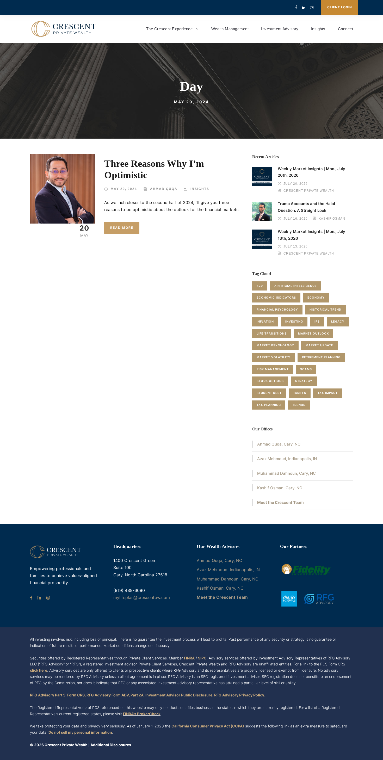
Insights (318, 29)
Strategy (303, 381)
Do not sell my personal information (80, 732)
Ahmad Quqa (163, 189)
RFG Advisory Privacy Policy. (239, 695)
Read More (121, 228)
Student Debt (269, 393)
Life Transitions (272, 333)
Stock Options (270, 381)
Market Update (319, 345)
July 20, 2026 (295, 184)
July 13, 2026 (295, 246)
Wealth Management (230, 29)
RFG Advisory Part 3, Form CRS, (58, 695)
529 (260, 286)
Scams (306, 369)
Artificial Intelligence (295, 286)
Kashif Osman (332, 218)
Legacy (337, 321)
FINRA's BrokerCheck (141, 714)
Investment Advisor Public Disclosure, (179, 695)
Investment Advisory (280, 29)
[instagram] (311, 7)
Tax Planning (269, 405)
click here (38, 670)
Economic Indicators (276, 297)
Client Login (339, 7)
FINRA (189, 658)
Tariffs (299, 393)
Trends (298, 405)
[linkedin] (303, 7)
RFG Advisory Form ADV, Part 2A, (116, 695)
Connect (345, 29)
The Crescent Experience (169, 29)
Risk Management (273, 369)
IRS (317, 321)
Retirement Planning (321, 357)
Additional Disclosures (110, 745)
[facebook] (296, 7)
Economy (316, 297)
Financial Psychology (277, 309)
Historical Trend (325, 309)
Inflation (265, 321)
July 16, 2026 (295, 218)
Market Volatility (274, 357)
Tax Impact (328, 393)
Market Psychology (275, 345)
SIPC (202, 658)
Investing (294, 321)
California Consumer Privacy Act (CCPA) (207, 726)
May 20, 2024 (124, 189)
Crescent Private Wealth (308, 191)
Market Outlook (313, 333)
